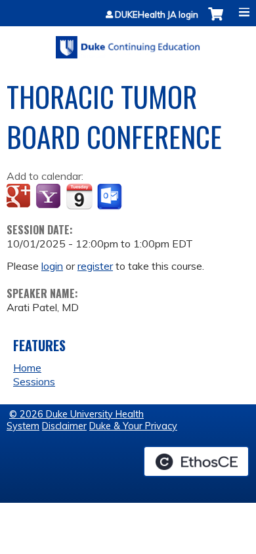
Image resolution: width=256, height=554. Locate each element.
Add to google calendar (20, 197)
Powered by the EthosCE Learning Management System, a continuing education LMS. (196, 461)
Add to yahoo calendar (49, 197)
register (95, 265)
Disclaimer (64, 426)
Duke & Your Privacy (133, 426)
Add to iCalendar (79, 196)
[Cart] (215, 20)
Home (27, 367)
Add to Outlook (110, 197)
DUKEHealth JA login (156, 15)
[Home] (128, 42)
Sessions (34, 381)
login (52, 265)
